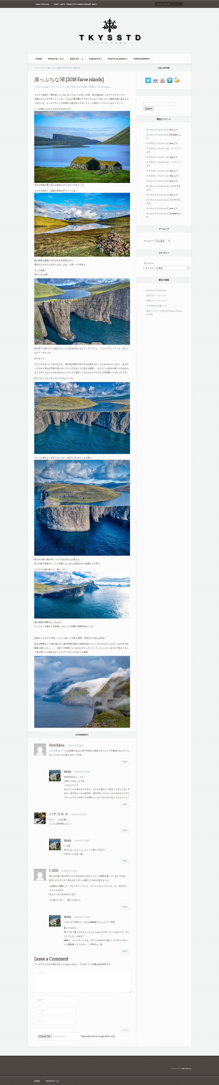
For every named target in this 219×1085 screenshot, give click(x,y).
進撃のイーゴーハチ (156, 295)
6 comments (104, 87)
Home (38, 59)
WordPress (187, 1069)
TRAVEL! (92, 87)
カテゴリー (149, 263)
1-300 (53, 870)
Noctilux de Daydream (156, 129)
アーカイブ (149, 241)
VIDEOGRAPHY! (142, 59)
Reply (124, 761)
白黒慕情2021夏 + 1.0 (156, 305)
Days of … (76, 59)
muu (46, 87)
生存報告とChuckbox (156, 143)
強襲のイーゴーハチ (156, 300)
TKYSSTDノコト (56, 59)
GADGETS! (95, 59)
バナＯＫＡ (175, 148)
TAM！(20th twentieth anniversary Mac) (75, 4)
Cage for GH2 (42, 4)
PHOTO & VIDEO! (118, 59)
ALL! (44, 68)
